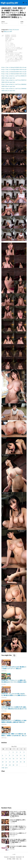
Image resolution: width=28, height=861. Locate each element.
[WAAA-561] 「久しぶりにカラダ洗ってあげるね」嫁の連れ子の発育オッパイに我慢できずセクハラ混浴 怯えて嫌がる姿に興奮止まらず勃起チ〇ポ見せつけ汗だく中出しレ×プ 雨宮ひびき (14, 694)
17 (17, 758)
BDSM (13, 859)
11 (20, 755)
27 (2, 765)
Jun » (6, 767)
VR (13, 29)
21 (6, 762)
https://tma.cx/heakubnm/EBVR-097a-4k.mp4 (13, 71)
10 (17, 755)
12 (24, 755)
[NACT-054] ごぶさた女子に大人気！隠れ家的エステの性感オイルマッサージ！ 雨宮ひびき (13, 667)
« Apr (2, 767)
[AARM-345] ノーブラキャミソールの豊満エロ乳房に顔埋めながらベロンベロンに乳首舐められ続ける (14, 681)
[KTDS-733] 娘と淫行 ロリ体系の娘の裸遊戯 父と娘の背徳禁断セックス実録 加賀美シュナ (18, 841)
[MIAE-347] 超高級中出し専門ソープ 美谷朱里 (18, 820)
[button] (24, 2)
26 (24, 762)
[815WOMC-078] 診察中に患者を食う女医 (18, 846)
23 (13, 762)
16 (13, 758)
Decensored (18, 857)
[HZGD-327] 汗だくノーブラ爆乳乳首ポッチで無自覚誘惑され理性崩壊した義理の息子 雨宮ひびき (13, 721)
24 (17, 762)
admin (3, 21)
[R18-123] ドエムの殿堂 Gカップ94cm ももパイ (18, 833)
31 (17, 765)
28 (6, 765)
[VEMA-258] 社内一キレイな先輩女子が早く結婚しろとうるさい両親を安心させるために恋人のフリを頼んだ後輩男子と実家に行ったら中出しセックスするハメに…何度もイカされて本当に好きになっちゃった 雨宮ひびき (14, 708)
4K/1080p (9, 859)
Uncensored (12, 857)
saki (14, 854)
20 (2, 762)
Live (20, 859)
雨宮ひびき (6, 31)
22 (9, 762)
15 (9, 758)
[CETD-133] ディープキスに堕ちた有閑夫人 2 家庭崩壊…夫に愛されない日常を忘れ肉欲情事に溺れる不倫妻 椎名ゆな (18, 814)
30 (13, 765)
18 (20, 758)
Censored (16, 29)
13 (2, 758)
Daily (17, 859)
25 (20, 762)
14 (6, 758)
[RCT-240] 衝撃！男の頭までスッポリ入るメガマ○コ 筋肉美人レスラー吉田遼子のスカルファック (18, 827)
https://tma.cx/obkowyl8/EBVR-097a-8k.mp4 (13, 67)
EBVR (10, 31)
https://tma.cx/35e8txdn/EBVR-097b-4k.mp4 (13, 73)
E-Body (10, 29)
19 (24, 758)
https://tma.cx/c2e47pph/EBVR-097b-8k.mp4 (13, 69)
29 (9, 765)
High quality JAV (9, 2)
